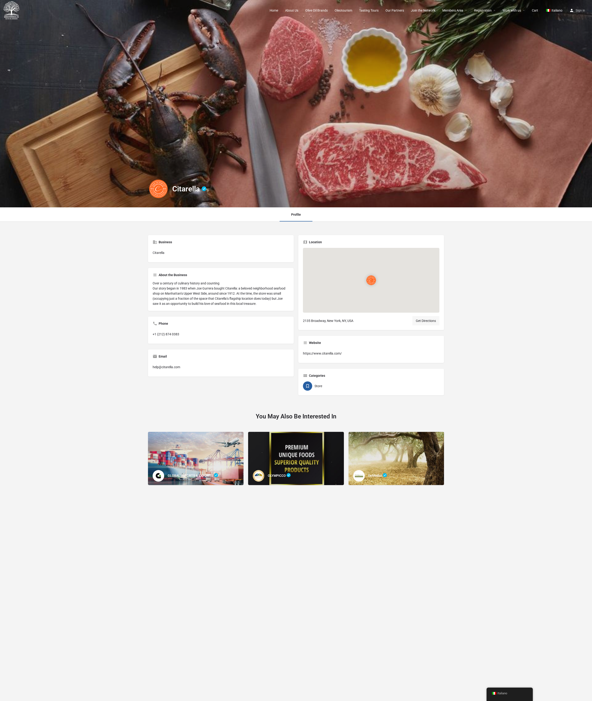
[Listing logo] (158, 189)
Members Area (452, 10)
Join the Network (423, 10)
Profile (296, 214)
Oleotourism (343, 10)
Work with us (512, 10)
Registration (483, 10)
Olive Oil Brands (316, 10)
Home (274, 10)
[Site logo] (12, 10)
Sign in (580, 10)
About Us (291, 10)
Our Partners (394, 10)
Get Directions (426, 321)
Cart (535, 10)
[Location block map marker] (371, 280)
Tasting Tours (369, 10)
